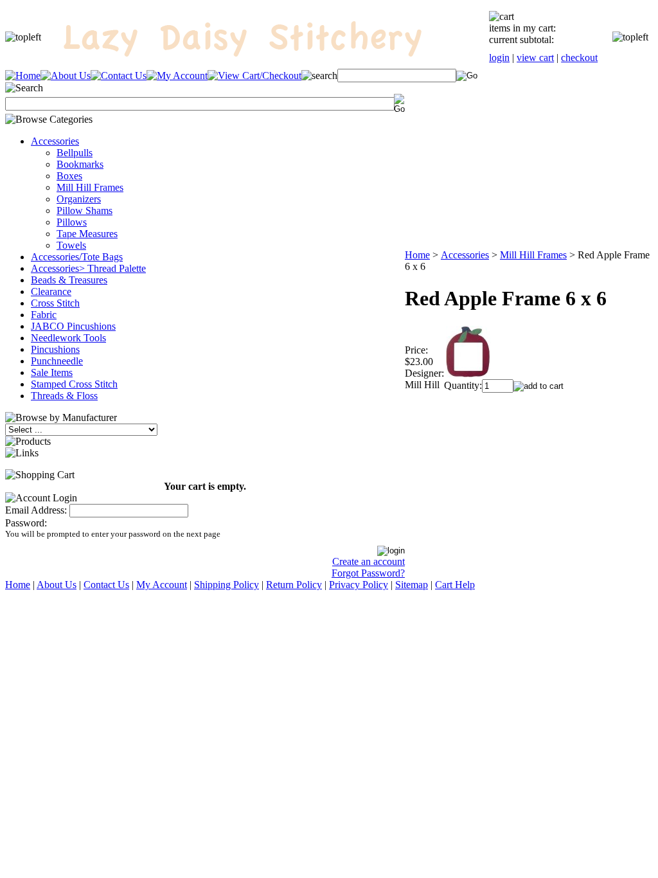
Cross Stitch (55, 303)
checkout (579, 57)
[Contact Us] (119, 75)
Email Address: (36, 510)
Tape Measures (87, 233)
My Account (161, 584)
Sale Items (52, 372)
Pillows (72, 222)
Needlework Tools (68, 337)
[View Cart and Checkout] (254, 75)
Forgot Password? (368, 573)
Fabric (44, 314)
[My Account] (177, 75)
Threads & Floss (64, 395)
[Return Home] (22, 75)
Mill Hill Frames (90, 187)
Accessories (55, 141)
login (499, 57)
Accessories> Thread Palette (88, 268)
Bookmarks (80, 164)
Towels (71, 245)
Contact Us (106, 584)
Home (417, 254)
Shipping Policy (226, 584)
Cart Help (455, 584)
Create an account (368, 561)
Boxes (69, 175)
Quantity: (463, 385)
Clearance (51, 291)
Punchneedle (57, 360)
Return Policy (294, 584)
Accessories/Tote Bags (77, 256)
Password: (26, 522)
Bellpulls (75, 152)
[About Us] (65, 75)
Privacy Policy (358, 584)
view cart (535, 57)
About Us (56, 584)
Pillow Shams (84, 210)
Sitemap (411, 584)
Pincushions (55, 349)
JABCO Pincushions (73, 326)
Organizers (79, 198)
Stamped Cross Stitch (74, 384)
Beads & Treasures (69, 279)
